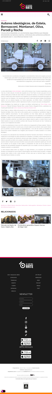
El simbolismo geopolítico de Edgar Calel (26, 226)
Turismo (13, 285)
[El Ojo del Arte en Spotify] (26, 328)
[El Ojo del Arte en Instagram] (26, 322)
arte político (25, 205)
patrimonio (4, 205)
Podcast (38, 283)
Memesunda (38, 277)
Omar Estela (44, 104)
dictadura (39, 205)
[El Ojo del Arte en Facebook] (26, 318)
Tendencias (13, 280)
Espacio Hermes (39, 225)
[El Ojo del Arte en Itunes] (26, 343)
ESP (43, 1)
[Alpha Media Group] (26, 386)
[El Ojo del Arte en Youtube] (26, 332)
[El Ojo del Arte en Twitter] (26, 325)
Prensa (38, 285)
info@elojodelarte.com (28, 369)
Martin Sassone (11, 205)
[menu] (2, 14)
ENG (46, 1)
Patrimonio (4, 20)
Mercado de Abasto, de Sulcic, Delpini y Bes (8, 226)
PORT (48, 1)
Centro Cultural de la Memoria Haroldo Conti (25, 107)
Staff (38, 288)
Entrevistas (13, 277)
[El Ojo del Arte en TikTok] (26, 335)
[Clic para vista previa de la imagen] (26, 55)
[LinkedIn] (45, 41)
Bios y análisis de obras (14, 274)
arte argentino (32, 205)
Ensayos (14, 283)
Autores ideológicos (16, 91)
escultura (19, 205)
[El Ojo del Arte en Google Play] (26, 352)
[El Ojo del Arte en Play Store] (26, 339)
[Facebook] (37, 41)
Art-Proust (38, 274)
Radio (38, 280)
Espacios (13, 291)
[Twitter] (41, 41)
